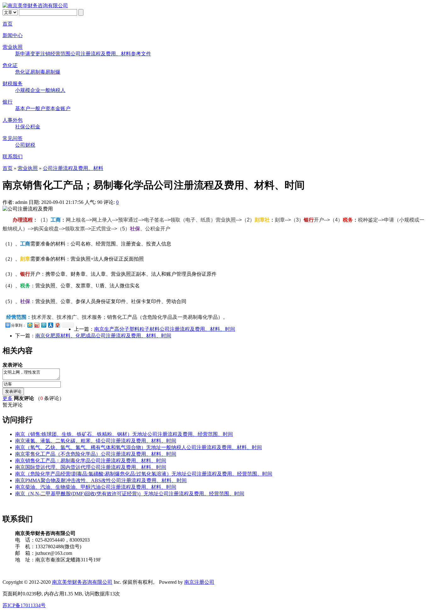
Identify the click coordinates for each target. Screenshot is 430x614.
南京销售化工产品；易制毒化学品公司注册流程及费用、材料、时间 (90, 460)
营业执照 (13, 47)
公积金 (32, 126)
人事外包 (13, 120)
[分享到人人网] (50, 325)
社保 (20, 126)
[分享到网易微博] (57, 325)
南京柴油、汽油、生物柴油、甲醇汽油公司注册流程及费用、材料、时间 (95, 487)
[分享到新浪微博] (36, 325)
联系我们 (13, 156)
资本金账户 (58, 108)
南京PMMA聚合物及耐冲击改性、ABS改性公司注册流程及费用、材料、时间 (101, 480)
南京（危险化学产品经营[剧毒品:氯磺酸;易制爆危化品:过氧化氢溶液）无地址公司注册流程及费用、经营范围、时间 (143, 473)
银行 (8, 101)
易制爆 (52, 72)
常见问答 (13, 138)
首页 (8, 23)
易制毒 (37, 72)
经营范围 (60, 53)
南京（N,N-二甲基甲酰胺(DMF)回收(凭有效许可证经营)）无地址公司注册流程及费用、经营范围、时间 (129, 493)
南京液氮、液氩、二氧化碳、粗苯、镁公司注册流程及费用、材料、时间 (95, 440)
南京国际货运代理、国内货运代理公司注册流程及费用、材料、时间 (90, 467)
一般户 (37, 108)
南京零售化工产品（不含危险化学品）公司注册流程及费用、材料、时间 (95, 454)
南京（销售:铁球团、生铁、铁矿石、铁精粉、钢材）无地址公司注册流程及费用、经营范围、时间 (124, 434)
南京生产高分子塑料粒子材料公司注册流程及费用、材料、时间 (164, 329)
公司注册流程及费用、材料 (101, 53)
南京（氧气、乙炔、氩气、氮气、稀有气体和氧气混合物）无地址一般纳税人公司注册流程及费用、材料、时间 (138, 447)
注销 (45, 53)
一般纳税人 (52, 90)
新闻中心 (13, 35)
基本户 (22, 108)
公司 (20, 145)
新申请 (22, 53)
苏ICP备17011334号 (24, 605)
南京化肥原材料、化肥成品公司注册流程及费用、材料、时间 (103, 335)
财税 (30, 145)
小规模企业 (27, 90)
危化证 (10, 65)
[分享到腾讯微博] (43, 325)
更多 (8, 398)
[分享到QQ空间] (29, 325)
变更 (35, 53)
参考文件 (141, 53)
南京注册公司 (199, 582)
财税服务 (13, 83)
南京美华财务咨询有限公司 (82, 582)
